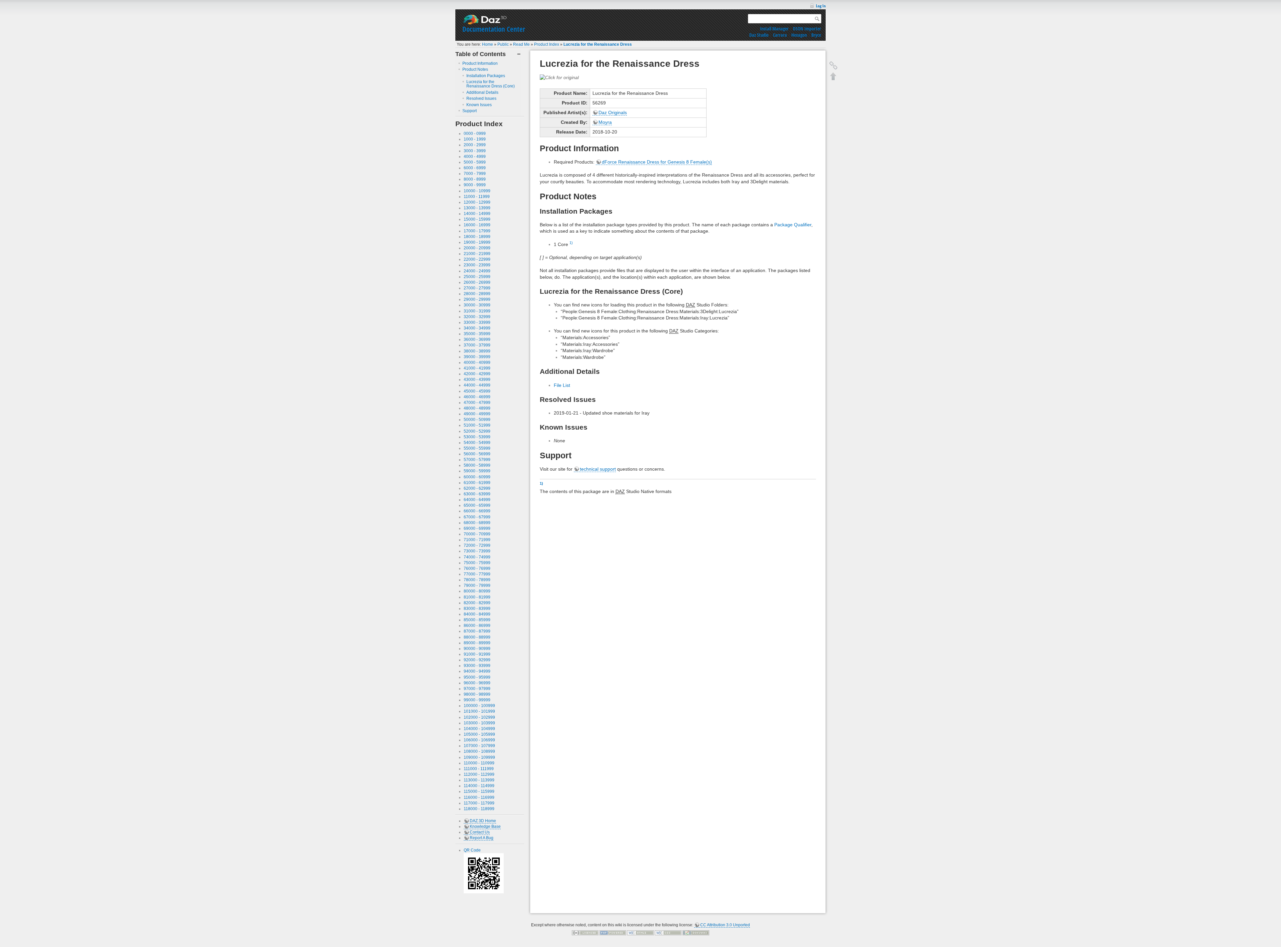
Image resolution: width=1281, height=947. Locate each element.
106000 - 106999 (479, 740)
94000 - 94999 (477, 671)
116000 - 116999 (479, 797)
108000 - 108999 (479, 751)
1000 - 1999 (475, 139)
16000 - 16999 (477, 225)
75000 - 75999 (477, 562)
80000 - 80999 (477, 591)
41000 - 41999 (477, 368)
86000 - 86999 (477, 625)
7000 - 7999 (475, 173)
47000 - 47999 (477, 402)
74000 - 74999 (477, 557)
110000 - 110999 (479, 763)
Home (487, 44)
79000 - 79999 (477, 585)
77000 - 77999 (477, 574)
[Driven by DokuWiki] (696, 932)
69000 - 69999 (477, 528)
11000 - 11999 (477, 196)
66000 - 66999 (477, 511)
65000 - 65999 (477, 505)
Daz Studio (759, 35)
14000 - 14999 (477, 213)
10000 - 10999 (477, 191)
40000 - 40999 (477, 362)
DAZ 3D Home (483, 820)
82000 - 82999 (477, 603)
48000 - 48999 (477, 408)
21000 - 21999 (477, 253)
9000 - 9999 (475, 185)
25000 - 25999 (477, 276)
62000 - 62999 (477, 488)
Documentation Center (493, 29)
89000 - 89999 (477, 643)
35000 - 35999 (477, 333)
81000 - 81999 (477, 597)
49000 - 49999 (477, 414)
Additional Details (482, 92)
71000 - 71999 (477, 539)
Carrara (780, 35)
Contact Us (480, 832)
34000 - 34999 (477, 328)
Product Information (480, 63)
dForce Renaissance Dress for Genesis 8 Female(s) (657, 162)
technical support (598, 469)
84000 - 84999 (477, 614)
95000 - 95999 (477, 677)
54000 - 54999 (477, 442)
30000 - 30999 (477, 305)
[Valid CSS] (668, 932)
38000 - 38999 (477, 351)
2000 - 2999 (475, 145)
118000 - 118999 (479, 808)
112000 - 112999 (479, 774)
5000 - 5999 (475, 162)
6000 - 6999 (475, 168)
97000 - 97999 (477, 688)
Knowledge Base (485, 826)
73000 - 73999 (477, 551)
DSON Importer (807, 28)
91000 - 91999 (477, 654)
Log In (821, 6)
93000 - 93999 (477, 665)
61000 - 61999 (477, 482)
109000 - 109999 (479, 757)
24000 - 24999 (477, 271)
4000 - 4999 (475, 156)
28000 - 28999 (477, 293)
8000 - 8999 (475, 179)
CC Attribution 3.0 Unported (725, 925)
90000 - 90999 (477, 648)
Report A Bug (481, 838)
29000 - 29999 (477, 299)
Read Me (521, 44)
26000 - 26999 (477, 282)
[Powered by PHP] (612, 932)
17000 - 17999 (477, 231)
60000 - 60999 (477, 477)
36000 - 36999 (477, 339)
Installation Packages (485, 75)
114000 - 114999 (479, 785)
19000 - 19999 (477, 242)
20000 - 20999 (477, 248)
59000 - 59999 (477, 471)
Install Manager (774, 28)
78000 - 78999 (477, 579)
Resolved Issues (481, 98)
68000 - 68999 (477, 522)
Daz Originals (612, 112)
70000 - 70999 (477, 534)
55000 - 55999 (477, 448)
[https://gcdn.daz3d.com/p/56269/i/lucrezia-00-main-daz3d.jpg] (559, 77)
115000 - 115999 (479, 791)
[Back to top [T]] (833, 76)
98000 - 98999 (477, 694)
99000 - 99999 (477, 700)
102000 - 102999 (479, 717)
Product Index (546, 44)
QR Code (472, 850)
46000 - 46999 (477, 397)
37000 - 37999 (477, 345)
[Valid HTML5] (640, 932)
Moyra (605, 122)
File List (562, 385)
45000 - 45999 (477, 391)
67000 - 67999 (477, 517)
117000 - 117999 (479, 803)
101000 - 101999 (479, 711)
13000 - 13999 (477, 208)
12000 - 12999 (477, 202)
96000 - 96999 (477, 683)
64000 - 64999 (477, 499)
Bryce (816, 35)
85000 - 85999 (477, 620)
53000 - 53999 (477, 437)
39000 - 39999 (477, 356)
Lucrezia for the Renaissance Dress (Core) (490, 83)
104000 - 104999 (479, 728)
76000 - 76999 (477, 568)
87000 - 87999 (477, 631)
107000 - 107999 (479, 745)
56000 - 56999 (477, 454)
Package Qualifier (792, 224)
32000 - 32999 (477, 316)
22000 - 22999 (477, 259)
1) (571, 243)
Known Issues (479, 104)
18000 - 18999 (477, 236)
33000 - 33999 (477, 322)
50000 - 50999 (477, 419)
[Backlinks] (833, 65)
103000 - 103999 (479, 723)
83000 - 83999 (477, 608)
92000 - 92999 (477, 660)
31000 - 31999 (477, 311)
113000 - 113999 (479, 780)
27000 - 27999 (477, 288)
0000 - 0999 (475, 133)
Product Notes (475, 69)
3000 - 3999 (475, 151)
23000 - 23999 (477, 265)
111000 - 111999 (479, 768)
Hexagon (799, 35)
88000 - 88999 (477, 637)
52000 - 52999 (477, 431)
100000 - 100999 (479, 705)
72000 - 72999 (477, 545)
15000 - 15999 (477, 219)
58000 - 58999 (477, 465)
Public (503, 44)
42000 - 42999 (477, 374)
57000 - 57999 (477, 459)
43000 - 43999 (477, 379)
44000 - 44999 (477, 385)
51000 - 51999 (477, 425)
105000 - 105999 (479, 734)
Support (469, 110)
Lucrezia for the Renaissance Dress (597, 44)
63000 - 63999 (477, 494)
